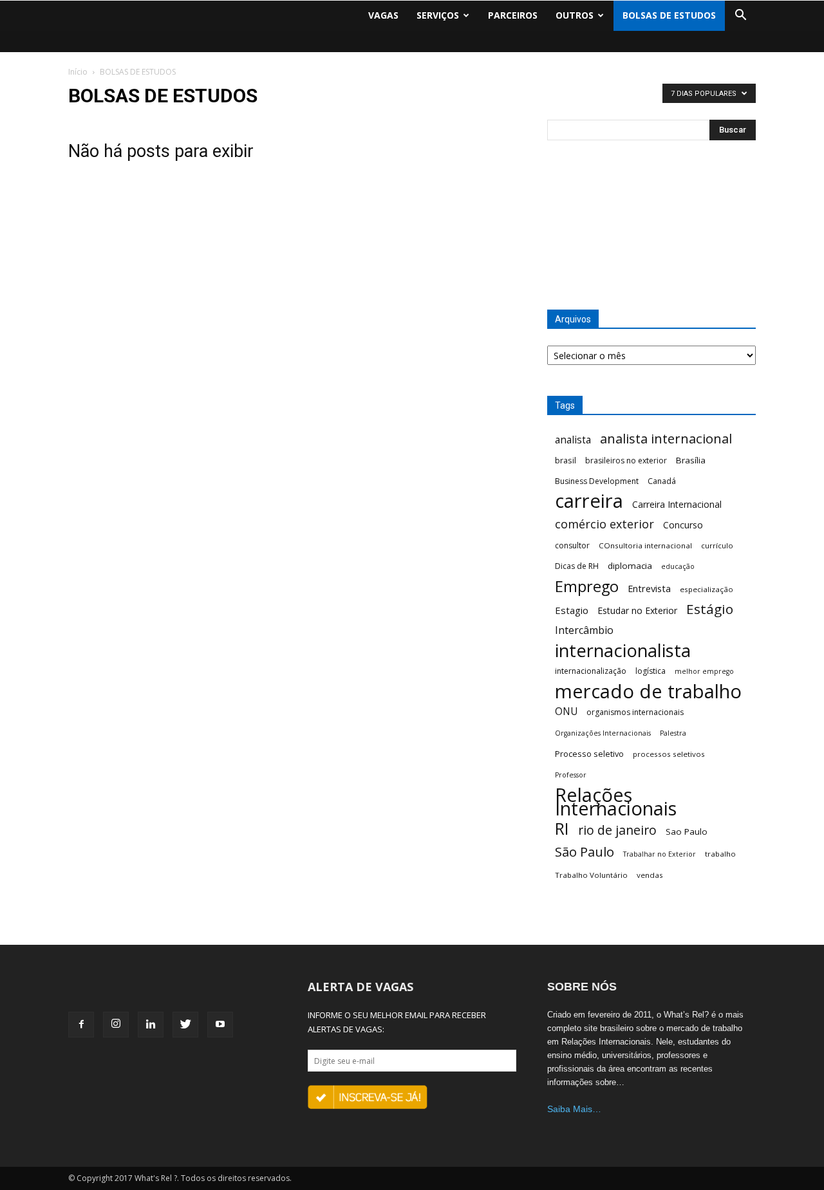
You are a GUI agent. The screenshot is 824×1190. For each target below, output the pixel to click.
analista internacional (666, 438)
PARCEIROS (513, 15)
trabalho (720, 854)
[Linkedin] (151, 1024)
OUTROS (575, 15)
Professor (570, 774)
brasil (565, 460)
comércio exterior (604, 524)
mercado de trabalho (648, 691)
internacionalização (590, 670)
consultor (572, 545)
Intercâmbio (584, 630)
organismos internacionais (635, 712)
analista (573, 440)
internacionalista (623, 650)
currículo (717, 545)
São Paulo (584, 852)
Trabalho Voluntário (591, 875)
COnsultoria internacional (645, 545)
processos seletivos (669, 754)
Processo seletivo (589, 753)
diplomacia (630, 566)
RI (562, 828)
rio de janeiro (617, 830)
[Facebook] (81, 1024)
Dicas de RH (577, 566)
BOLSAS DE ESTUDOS (669, 15)
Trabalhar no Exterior (659, 854)
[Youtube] (220, 1024)
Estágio (709, 609)
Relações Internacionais (616, 801)
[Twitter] (185, 1024)
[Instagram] (116, 1024)
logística (650, 670)
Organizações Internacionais (603, 733)
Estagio (571, 610)
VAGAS (383, 15)
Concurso (683, 525)
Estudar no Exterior (637, 610)
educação (678, 566)
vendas (650, 875)
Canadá (662, 481)
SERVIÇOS (438, 15)
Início (78, 71)
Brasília (691, 460)
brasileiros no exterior (626, 460)
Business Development (597, 481)
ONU (566, 711)
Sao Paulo (686, 831)
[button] (740, 15)
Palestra (673, 733)
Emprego (587, 586)
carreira (589, 501)
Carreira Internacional (677, 504)
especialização (706, 589)
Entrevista (649, 588)
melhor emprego (704, 671)
